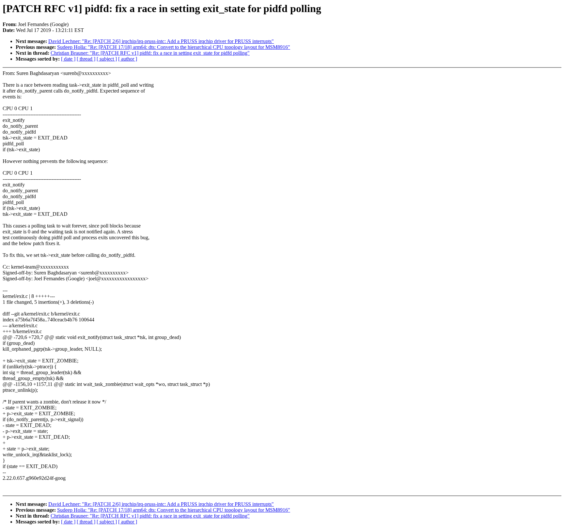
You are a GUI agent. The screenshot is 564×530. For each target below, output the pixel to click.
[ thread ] (86, 59)
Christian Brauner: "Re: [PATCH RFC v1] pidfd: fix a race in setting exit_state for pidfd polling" (150, 53)
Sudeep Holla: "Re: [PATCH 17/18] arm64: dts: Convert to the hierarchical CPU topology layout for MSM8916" (173, 47)
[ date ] (68, 59)
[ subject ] (107, 59)
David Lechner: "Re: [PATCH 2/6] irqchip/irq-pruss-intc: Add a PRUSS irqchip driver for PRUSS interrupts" (161, 41)
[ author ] (127, 59)
